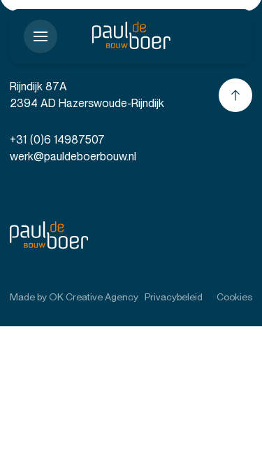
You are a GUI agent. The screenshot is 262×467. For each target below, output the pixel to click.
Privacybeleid (174, 296)
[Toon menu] (40, 36)
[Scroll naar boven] (235, 95)
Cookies (234, 296)
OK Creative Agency (93, 296)
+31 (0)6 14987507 (57, 139)
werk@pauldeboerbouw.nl (73, 156)
